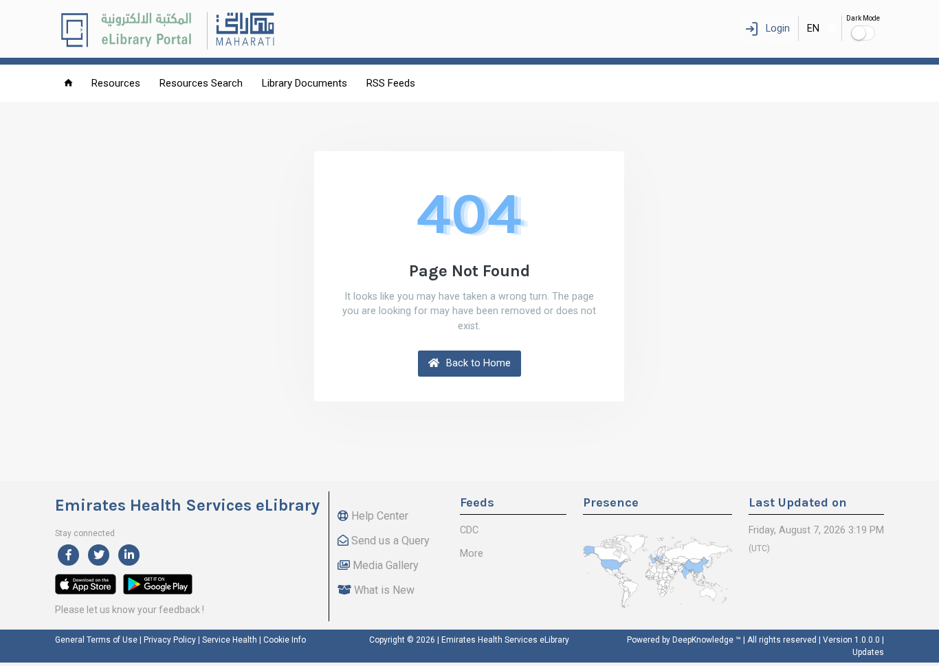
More (471, 553)
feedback (179, 609)
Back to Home (477, 363)
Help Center (378, 515)
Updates (868, 652)
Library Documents (304, 83)
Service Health (229, 640)
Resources (115, 83)
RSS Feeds (390, 83)
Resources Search (201, 83)
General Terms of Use (96, 640)
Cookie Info (284, 640)
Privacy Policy (170, 640)
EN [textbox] (813, 28)
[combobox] (820, 28)
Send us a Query (389, 540)
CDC (469, 530)
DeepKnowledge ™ (706, 640)
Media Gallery (384, 565)
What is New (383, 590)
